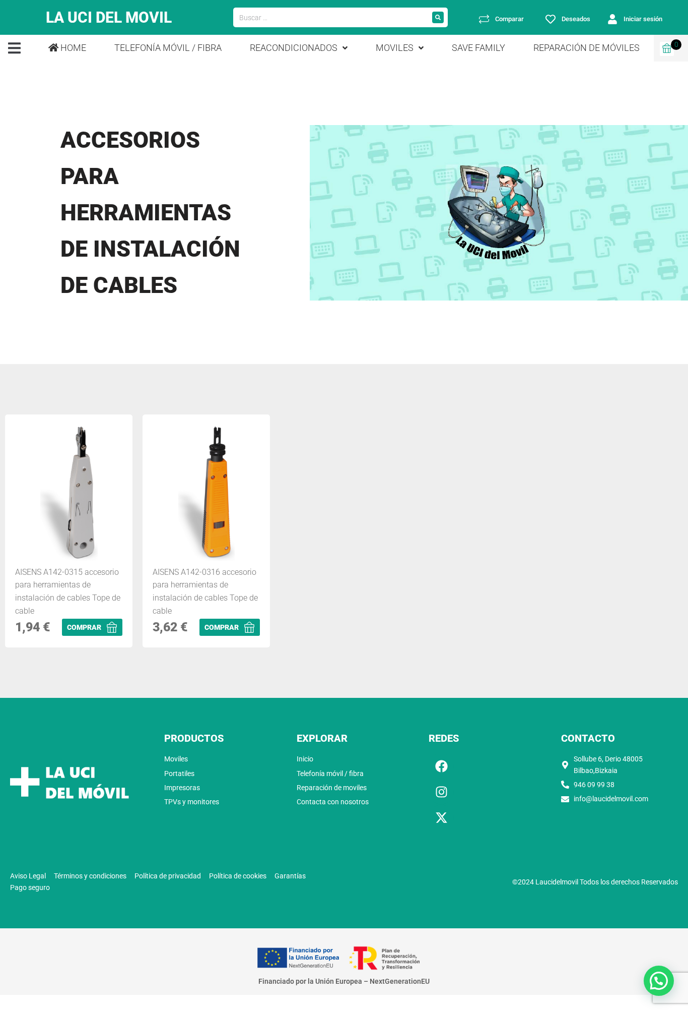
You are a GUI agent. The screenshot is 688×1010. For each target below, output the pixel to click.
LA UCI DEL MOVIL (109, 17)
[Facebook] (441, 766)
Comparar (509, 19)
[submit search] (438, 17)
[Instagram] (441, 791)
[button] (14, 48)
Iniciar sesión (643, 19)
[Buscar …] (331, 18)
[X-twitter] (441, 817)
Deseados (576, 19)
